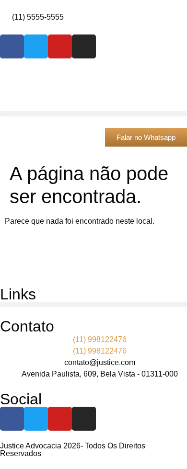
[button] (93, 113)
